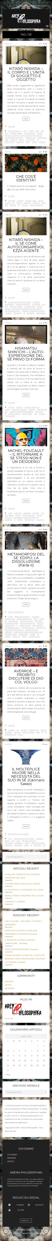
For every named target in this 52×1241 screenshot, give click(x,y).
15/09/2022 (8, 152)
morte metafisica (38, 843)
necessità (8, 845)
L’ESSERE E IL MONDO (15, 902)
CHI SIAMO (12, 1155)
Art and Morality (15, 131)
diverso (24, 730)
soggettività (10, 142)
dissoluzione (10, 619)
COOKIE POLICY (41, 1233)
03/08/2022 (8, 323)
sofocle (8, 636)
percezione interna (12, 311)
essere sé (27, 203)
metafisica (9, 843)
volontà (42, 142)
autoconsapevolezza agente (19, 302)
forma (7, 409)
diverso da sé (33, 730)
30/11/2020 (8, 744)
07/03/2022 (8, 646)
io (17, 625)
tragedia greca (34, 636)
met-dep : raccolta (29, 841)
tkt (44, 845)
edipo (35, 619)
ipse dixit (31, 409)
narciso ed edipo (31, 630)
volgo (20, 734)
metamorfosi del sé (12, 628)
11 (14, 1056)
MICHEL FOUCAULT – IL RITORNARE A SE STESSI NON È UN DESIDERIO (26, 456)
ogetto (21, 140)
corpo (31, 131)
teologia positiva (36, 205)
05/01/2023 (8, 44)
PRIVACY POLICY (27, 1233)
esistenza (38, 621)
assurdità (36, 617)
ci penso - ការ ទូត (30, 201)
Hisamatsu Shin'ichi (19, 409)
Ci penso (11, 196)
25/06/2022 (8, 426)
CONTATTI (23, 6)
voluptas (40, 520)
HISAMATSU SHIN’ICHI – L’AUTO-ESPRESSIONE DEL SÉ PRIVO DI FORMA (26, 353)
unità (28, 142)
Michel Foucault (28, 515)
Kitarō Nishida (29, 133)
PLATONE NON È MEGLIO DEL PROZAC (22, 884)
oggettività (30, 140)
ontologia (18, 845)
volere (34, 142)
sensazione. (40, 313)
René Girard (23, 634)
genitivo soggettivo (27, 623)
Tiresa (24, 636)
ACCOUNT (46, 6)
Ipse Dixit (11, 126)
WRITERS (9, 982)
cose (37, 131)
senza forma (27, 414)
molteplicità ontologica (14, 630)
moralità (13, 140)
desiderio (26, 513)
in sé (13, 841)
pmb (38, 732)
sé (38, 140)
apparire (11, 201)
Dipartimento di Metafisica (18, 834)
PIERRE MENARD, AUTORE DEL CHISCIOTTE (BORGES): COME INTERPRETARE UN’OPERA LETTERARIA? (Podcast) (25, 958)
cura (10, 513)
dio (13, 203)
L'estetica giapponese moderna (21, 412)
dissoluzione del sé (24, 619)
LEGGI (26, 119)
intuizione (36, 304)
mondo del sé (30, 138)
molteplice (19, 843)
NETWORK (9, 988)
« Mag (7, 1075)
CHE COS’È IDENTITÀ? (26, 178)
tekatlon (37, 845)
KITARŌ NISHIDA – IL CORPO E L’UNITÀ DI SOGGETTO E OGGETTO (26, 74)
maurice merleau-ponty (14, 138)
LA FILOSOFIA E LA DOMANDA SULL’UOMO (24, 890)
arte (25, 131)
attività (11, 407)
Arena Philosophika (16, 612)
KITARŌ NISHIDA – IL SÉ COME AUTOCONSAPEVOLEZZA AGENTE (26, 245)
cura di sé (18, 513)
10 (8, 1056)
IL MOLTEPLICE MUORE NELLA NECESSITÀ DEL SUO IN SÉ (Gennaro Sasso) (26, 776)
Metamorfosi (38, 625)
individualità (10, 625)
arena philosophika (22, 617)
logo (18, 841)
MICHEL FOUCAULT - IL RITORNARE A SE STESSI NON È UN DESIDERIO (23, 518)
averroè (11, 730)
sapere (32, 634)
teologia (24, 205)
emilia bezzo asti (26, 621)
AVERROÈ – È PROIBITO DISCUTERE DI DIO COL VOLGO (26, 676)
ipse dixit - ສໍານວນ (16, 133)
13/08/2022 (8, 215)
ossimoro (8, 632)
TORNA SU (25, 1220)
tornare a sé (30, 520)
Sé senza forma (14, 414)
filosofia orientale (22, 304)
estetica (19, 407)
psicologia (18, 313)
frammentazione (11, 623)
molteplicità (41, 628)
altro (10, 617)
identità (13, 205)
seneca (20, 520)
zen (35, 414)
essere (19, 203)
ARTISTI (8, 985)
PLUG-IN (9, 1018)
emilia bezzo (13, 621)
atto (10, 839)
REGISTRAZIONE (35, 6)
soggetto (20, 142)
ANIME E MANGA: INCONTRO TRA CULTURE (24, 896)
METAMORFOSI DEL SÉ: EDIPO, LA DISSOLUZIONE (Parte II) (26, 559)
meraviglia (39, 412)
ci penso (20, 201)
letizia (18, 515)
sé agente (30, 313)
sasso (26, 845)
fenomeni (36, 203)
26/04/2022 (8, 529)
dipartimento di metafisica (24, 839)
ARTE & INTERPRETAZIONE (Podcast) (21, 949)
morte (27, 843)
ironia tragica (25, 625)
